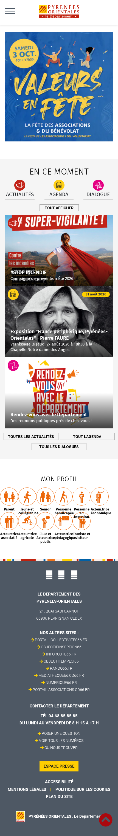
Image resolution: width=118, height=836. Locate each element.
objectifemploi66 (61, 661)
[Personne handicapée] (63, 496)
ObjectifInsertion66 (61, 647)
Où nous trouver (61, 747)
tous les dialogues (59, 447)
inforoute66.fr (61, 654)
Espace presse (59, 766)
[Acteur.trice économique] (100, 496)
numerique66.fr (61, 682)
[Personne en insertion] (81, 496)
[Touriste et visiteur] (81, 521)
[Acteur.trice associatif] (9, 521)
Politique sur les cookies (82, 789)
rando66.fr (61, 668)
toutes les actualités (31, 436)
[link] (106, 817)
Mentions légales (27, 789)
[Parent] (9, 496)
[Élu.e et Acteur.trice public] (45, 521)
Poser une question (61, 733)
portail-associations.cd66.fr (61, 689)
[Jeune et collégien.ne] (27, 496)
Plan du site (59, 796)
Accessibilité (59, 781)
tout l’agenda (87, 436)
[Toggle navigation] (10, 11)
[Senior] (45, 496)
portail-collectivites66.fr (61, 640)
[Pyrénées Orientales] (59, 11)
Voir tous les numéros (61, 740)
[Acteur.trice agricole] (27, 521)
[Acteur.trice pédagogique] (63, 521)
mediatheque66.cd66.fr (61, 675)
